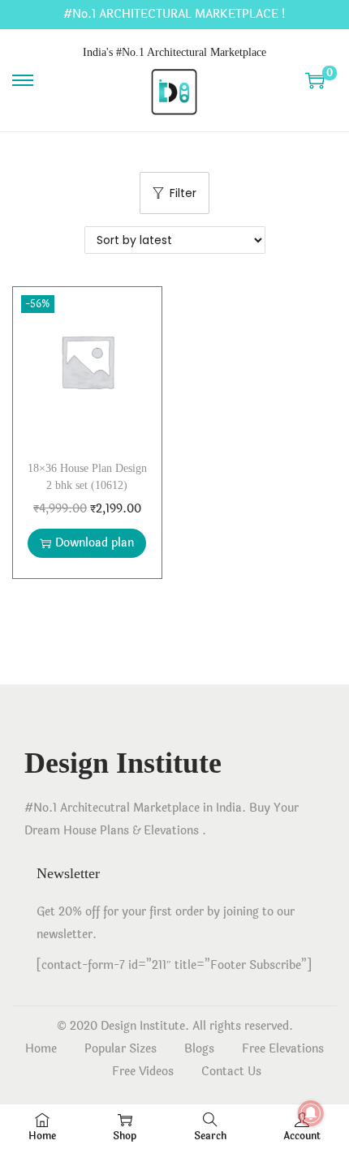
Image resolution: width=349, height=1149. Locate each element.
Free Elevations (283, 1048)
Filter (183, 193)
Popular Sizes (120, 1048)
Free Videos (143, 1071)
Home (41, 1048)
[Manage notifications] (311, 1113)
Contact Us (231, 1071)
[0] (315, 80)
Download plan (94, 542)
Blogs (199, 1048)
